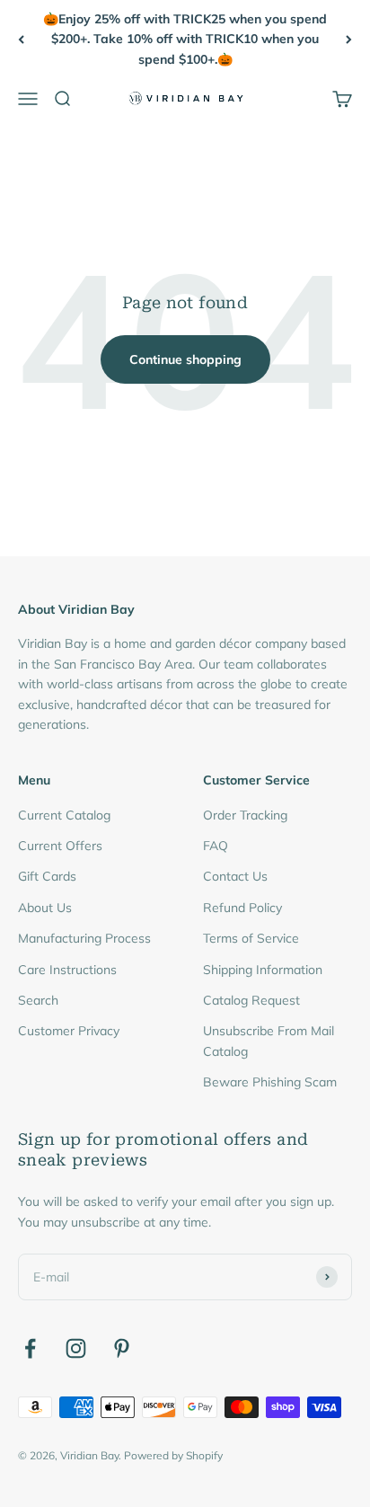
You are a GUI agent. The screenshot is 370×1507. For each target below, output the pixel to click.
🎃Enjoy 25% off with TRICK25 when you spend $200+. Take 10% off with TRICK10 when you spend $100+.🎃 (185, 39)
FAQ (215, 846)
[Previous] (21, 39)
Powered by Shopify (173, 1455)
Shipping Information (262, 970)
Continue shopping (185, 359)
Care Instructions (67, 970)
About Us (45, 908)
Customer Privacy (68, 1031)
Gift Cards (47, 876)
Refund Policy (242, 908)
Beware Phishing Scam (270, 1082)
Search (38, 1000)
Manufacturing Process (84, 938)
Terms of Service (251, 938)
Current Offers (60, 846)
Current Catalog (64, 815)
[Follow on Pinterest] (122, 1348)
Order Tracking (245, 815)
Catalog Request (251, 1000)
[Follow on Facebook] (30, 1348)
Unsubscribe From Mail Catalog (268, 1041)
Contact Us (235, 876)
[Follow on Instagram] (76, 1348)
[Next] (349, 39)
